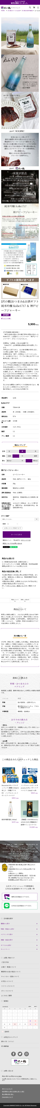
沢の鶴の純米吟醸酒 (27, 10)
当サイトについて (7, 1088)
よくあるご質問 (6, 995)
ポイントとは (25, 540)
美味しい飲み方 (25, 599)
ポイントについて (7, 991)
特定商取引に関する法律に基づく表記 (13, 1091)
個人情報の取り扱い (8, 1094)
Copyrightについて (7, 1097)
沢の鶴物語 (5, 1046)
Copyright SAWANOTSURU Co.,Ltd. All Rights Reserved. (20, 1105)
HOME (3, 10)
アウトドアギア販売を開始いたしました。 (20, 2)
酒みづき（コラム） (8, 1041)
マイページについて (8, 986)
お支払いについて (7, 981)
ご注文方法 (5, 962)
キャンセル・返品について (17, 586)
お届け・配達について (8, 967)
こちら (20, 1076)
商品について (15, 599)
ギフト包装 (5, 516)
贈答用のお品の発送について (11, 971)
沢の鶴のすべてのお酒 (14, 10)
